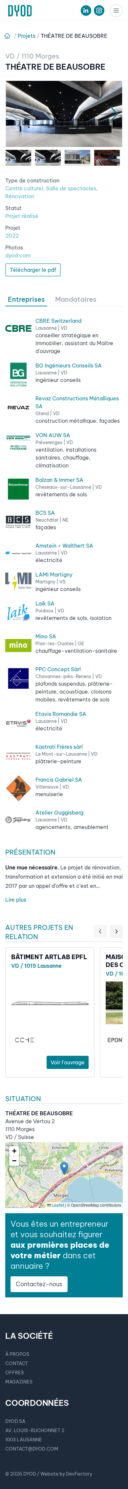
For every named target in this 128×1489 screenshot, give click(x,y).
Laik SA (44, 603)
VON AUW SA (52, 435)
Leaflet (57, 1205)
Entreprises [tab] (26, 299)
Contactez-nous (39, 1284)
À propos (17, 1354)
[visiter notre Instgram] (99, 10)
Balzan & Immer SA (59, 480)
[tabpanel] (64, 568)
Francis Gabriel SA (58, 779)
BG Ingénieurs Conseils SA (68, 365)
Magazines (18, 1382)
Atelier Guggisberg (59, 812)
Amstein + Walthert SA (64, 545)
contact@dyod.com (31, 1449)
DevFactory (79, 1474)
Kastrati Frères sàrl (59, 747)
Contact (16, 1363)
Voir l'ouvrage (68, 1062)
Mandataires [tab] (75, 299)
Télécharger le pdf (33, 270)
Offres (14, 1373)
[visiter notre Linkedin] (86, 10)
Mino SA (45, 636)
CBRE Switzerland (58, 321)
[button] (64, 1168)
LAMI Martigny (54, 574)
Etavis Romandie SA (60, 714)
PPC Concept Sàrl (58, 669)
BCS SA (45, 512)
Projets (26, 36)
